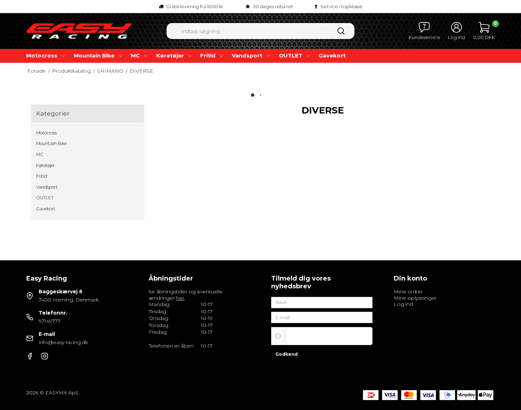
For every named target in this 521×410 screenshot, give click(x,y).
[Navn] (321, 302)
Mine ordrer (408, 291)
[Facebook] (29, 358)
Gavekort (332, 55)
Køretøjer (170, 55)
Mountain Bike (94, 55)
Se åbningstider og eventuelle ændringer (186, 294)
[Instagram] (44, 358)
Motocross (41, 55)
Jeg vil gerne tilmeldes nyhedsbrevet (318, 336)
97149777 (50, 321)
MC (135, 55)
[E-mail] (321, 317)
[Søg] (341, 33)
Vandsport (247, 55)
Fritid (207, 55)
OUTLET (290, 55)
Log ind (403, 304)
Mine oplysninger (415, 298)
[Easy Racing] (79, 31)
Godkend (286, 354)
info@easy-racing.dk (63, 342)
